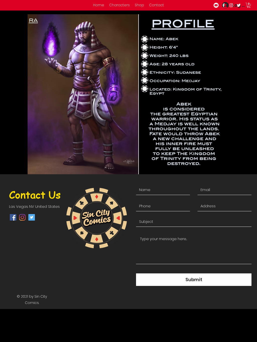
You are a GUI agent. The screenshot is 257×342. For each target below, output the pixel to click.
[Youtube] (216, 5)
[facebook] (223, 5)
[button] (249, 5)
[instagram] (231, 5)
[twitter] (238, 5)
